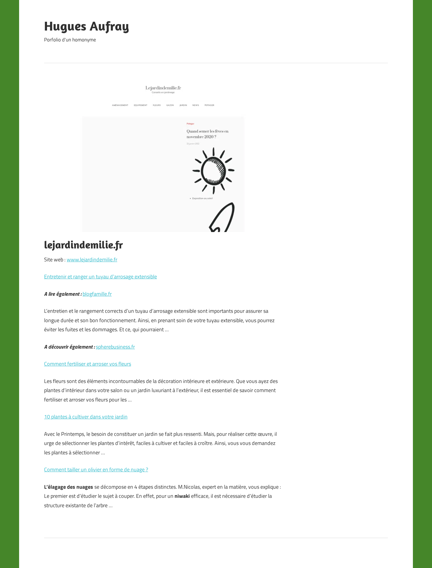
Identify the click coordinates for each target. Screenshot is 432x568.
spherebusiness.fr (115, 347)
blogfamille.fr (97, 294)
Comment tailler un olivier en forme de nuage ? (96, 469)
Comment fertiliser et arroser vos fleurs (87, 364)
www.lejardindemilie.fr (92, 259)
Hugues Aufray (86, 26)
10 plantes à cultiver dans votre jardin (86, 417)
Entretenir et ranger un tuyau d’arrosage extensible (100, 276)
